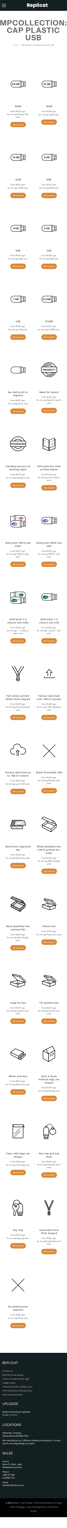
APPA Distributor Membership (17, 1390)
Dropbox (13, 1414)
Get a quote (18, 124)
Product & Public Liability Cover (17, 1386)
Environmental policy (12, 1394)
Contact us (7, 1371)
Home (15, 45)
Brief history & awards (13, 1375)
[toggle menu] (4, 5)
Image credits (8, 1382)
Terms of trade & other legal (15, 1378)
